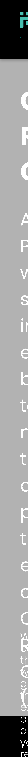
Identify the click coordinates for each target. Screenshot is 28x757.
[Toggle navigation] (20, 37)
